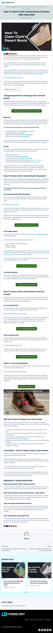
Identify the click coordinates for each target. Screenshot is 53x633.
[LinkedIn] (11, 54)
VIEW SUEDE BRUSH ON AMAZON (26, 328)
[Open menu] (50, 3)
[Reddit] (14, 54)
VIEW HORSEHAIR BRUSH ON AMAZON (26, 225)
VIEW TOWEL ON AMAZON (26, 386)
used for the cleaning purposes (37, 234)
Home (26, 620)
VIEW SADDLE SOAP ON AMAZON (26, 266)
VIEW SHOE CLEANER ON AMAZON (26, 284)
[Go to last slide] (4, 576)
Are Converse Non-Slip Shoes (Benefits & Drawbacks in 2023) (13, 583)
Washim (24, 18)
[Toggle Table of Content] (18, 90)
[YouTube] (48, 630)
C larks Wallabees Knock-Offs (13, 345)
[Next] (49, 576)
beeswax (42, 459)
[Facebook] (5, 54)
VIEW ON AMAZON (28, 131)
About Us (31, 620)
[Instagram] (42, 630)
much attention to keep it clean (32, 179)
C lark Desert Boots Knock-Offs (14, 77)
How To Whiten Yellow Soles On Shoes (15, 313)
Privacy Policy (39, 620)
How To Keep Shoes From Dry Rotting (15, 371)
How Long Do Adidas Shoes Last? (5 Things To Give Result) (13, 548)
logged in (11, 606)
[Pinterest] (9, 54)
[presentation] (13, 570)
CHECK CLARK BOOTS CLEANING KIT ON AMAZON (26, 111)
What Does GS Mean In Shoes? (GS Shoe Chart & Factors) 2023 (40, 548)
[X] (7, 54)
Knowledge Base (26, 9)
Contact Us (48, 620)
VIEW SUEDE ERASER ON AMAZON (26, 356)
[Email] (16, 54)
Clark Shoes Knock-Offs (12, 204)
